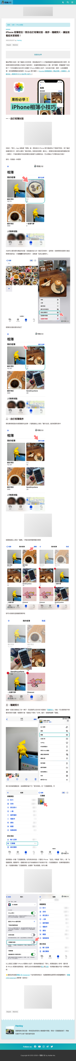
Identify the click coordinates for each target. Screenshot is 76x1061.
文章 (13, 25)
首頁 (8, 25)
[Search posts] (67, 2)
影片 (42, 967)
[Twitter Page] (52, 1046)
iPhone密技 (19, 25)
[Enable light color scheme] (63, 2)
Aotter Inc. (51, 1055)
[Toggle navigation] (72, 2)
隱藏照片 (50, 710)
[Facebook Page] (35, 1046)
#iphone (15, 45)
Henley (19, 40)
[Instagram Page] (44, 1046)
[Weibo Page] (48, 1046)
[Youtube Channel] (39, 1046)
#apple (9, 45)
